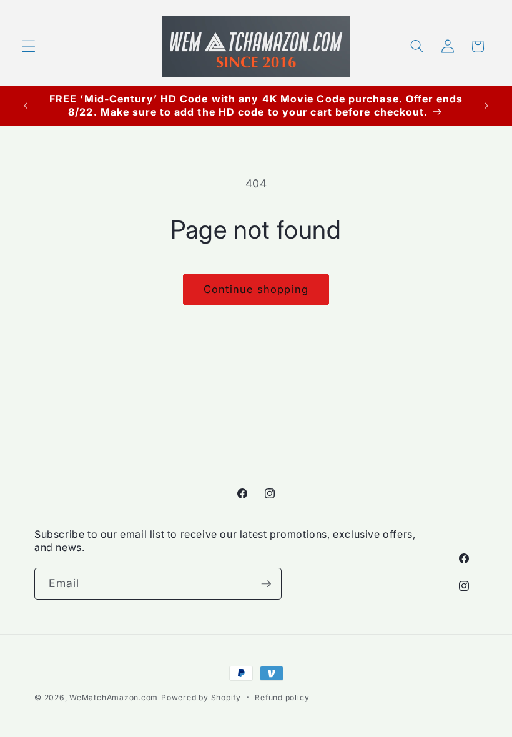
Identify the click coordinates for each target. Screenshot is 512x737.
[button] (29, 46)
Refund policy (282, 697)
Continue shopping (256, 289)
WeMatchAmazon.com (113, 697)
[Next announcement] (486, 105)
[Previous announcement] (25, 105)
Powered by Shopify (201, 697)
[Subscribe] (266, 584)
